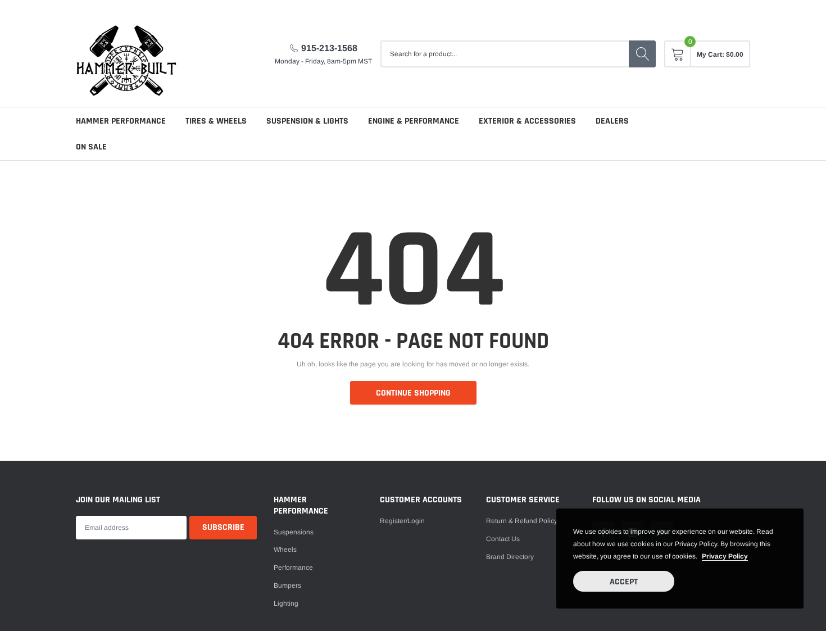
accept (624, 582)
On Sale (91, 147)
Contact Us (503, 539)
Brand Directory (510, 557)
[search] (642, 53)
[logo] (126, 54)
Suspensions (294, 532)
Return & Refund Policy (521, 521)
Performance (293, 567)
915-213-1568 (329, 48)
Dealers (612, 121)
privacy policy (725, 556)
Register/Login (402, 521)
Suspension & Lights (307, 121)
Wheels (285, 549)
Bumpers (287, 585)
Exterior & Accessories (527, 121)
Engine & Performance (413, 121)
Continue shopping (413, 393)
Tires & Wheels (216, 121)
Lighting (286, 603)
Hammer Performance (121, 121)
